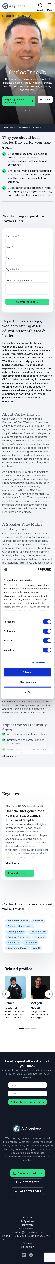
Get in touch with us (29, 1173)
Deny (27, 691)
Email (9, 247)
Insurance (39, 937)
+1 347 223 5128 (29, 1182)
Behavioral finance (17, 920)
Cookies (27, 1243)
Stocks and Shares (17, 948)
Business (38, 920)
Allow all (27, 672)
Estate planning (16, 931)
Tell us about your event (19, 280)
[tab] (21, 1028)
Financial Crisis (38, 931)
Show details (39, 662)
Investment (13, 942)
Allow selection (27, 682)
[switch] (47, 631)
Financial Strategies (18, 937)
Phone (9, 258)
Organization (13, 269)
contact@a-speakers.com (27, 1232)
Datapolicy (27, 1246)
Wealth (36, 948)
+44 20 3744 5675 (29, 1191)
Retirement (31, 942)
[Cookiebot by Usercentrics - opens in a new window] (38, 570)
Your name (12, 236)
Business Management (19, 926)
